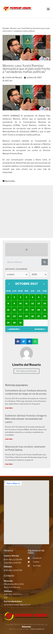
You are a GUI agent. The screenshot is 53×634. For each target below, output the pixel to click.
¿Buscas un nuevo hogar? (26, 629)
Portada (6, 28)
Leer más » (9, 408)
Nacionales (10, 181)
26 (32, 316)
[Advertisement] (26, 211)
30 (14, 323)
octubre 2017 (26, 283)
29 (8, 323)
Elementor (26, 627)
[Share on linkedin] (29, 341)
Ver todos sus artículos (26, 371)
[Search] (44, 262)
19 (32, 310)
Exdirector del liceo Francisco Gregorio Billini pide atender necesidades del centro (26, 418)
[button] (48, 9)
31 (20, 323)
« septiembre (13, 329)
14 (44, 303)
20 (38, 310)
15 (8, 310)
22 (8, 316)
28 (44, 316)
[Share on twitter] (23, 341)
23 (14, 316)
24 (20, 316)
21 (45, 310)
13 (39, 303)
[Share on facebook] (18, 341)
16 (14, 310)
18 (26, 310)
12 (32, 303)
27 (38, 316)
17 (20, 310)
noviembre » (40, 329)
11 (26, 303)
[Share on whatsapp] (35, 341)
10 (20, 303)
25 (26, 316)
